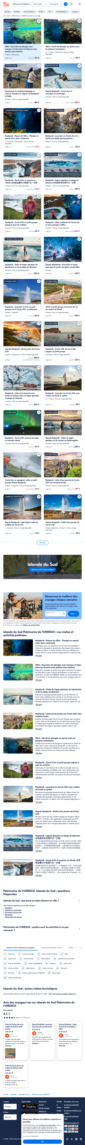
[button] (22, 40)
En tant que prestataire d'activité (71, 1106)
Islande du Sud (24, 1094)
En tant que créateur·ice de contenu (72, 1112)
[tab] (20, 947)
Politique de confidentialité (31, 625)
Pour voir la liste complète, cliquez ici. (62, 994)
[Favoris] (71, 4)
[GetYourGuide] (6, 4)
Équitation (8, 908)
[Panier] (79, 4)
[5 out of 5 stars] (15, 1032)
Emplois (59, 1111)
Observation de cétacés (13, 917)
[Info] (39, 16)
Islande (13, 1094)
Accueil (5, 1094)
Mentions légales (44, 1108)
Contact (41, 1105)
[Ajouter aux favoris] (39, 21)
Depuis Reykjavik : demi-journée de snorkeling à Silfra (68, 1026)
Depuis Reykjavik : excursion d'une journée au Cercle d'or (42, 1025)
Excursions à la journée (13, 912)
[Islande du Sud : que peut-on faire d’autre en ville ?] (79, 900)
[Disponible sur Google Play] (29, 1106)
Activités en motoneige (13, 910)
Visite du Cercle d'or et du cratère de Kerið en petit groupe (14, 1026)
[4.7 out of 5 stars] (9, 1017)
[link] (22, 40)
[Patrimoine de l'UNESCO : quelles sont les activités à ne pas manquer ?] (79, 928)
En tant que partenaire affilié (71, 1118)
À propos (59, 1106)
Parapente (8, 915)
